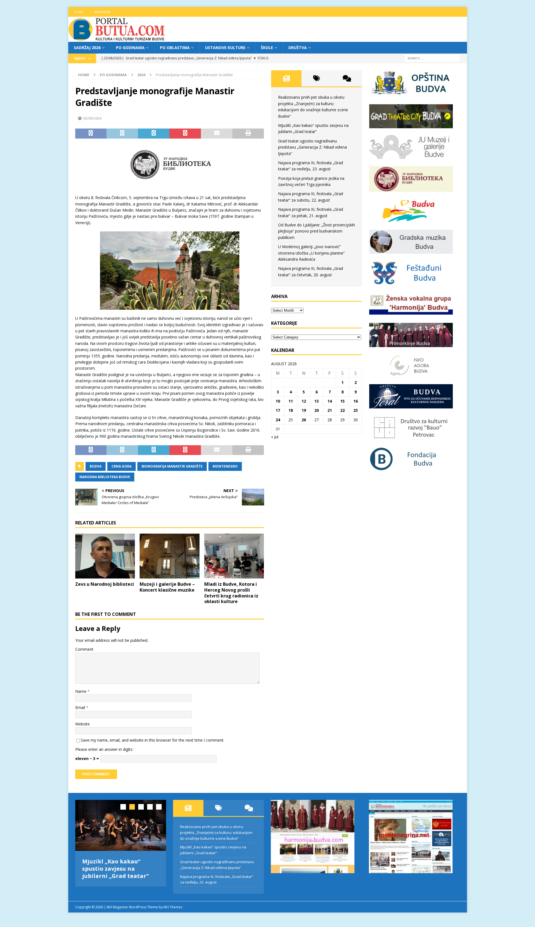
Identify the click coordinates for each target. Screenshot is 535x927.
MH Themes (173, 907)
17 (278, 410)
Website (82, 724)
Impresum (102, 12)
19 (303, 410)
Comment (84, 649)
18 (290, 410)
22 (342, 410)
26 (303, 419)
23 (355, 410)
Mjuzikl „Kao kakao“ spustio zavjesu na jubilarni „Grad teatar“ (115, 869)
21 (329, 410)
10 (278, 401)
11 (290, 401)
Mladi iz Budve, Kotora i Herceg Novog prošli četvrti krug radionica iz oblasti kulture (231, 592)
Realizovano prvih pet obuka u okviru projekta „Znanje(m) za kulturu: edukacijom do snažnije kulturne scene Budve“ (216, 832)
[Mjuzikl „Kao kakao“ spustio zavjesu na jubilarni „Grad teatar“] (120, 825)
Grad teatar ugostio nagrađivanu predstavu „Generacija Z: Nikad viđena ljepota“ (312, 147)
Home (78, 12)
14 (329, 401)
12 (303, 401)
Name (81, 691)
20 (316, 410)
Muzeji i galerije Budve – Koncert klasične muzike (167, 587)
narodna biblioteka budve (104, 477)
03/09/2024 (92, 118)
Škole (267, 47)
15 (342, 401)
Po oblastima (175, 47)
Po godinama (130, 47)
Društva (297, 47)
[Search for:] (432, 58)
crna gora (121, 466)
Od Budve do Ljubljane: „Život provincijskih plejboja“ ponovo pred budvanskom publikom (316, 231)
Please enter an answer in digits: (104, 749)
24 (278, 419)
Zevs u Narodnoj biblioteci (104, 584)
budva (95, 466)
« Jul (274, 436)
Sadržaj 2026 (87, 47)
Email (80, 707)
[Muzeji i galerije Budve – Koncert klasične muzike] (170, 556)
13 (316, 401)
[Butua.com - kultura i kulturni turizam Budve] (117, 38)
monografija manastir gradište (172, 466)
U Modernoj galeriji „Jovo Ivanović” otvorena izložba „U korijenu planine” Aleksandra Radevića (311, 253)
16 (355, 401)
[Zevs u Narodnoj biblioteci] (105, 556)
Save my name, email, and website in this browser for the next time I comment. (152, 740)
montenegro (225, 466)
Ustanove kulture (225, 47)
